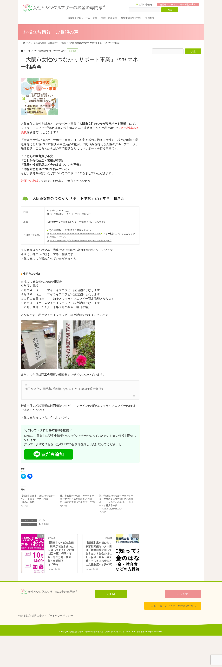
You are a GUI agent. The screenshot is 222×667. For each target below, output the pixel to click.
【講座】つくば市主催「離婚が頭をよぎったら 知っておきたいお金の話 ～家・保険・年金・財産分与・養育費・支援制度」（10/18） (61, 553)
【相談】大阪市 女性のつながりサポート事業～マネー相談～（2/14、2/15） (38, 498)
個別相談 (45, 524)
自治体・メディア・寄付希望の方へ (178, 4)
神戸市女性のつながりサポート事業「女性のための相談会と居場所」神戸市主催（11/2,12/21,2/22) (77, 498)
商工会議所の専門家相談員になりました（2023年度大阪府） (64, 388)
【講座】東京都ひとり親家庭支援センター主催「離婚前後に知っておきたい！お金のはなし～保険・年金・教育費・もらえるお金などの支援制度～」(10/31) (99, 553)
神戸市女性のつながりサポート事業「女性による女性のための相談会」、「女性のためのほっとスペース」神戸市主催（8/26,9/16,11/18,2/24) (116, 502)
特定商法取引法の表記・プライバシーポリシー (45, 615)
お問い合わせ (145, 4)
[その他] (32, 542)
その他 (42, 520)
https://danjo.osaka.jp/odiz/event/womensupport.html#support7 (79, 240)
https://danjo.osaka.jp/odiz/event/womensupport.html (74, 233)
